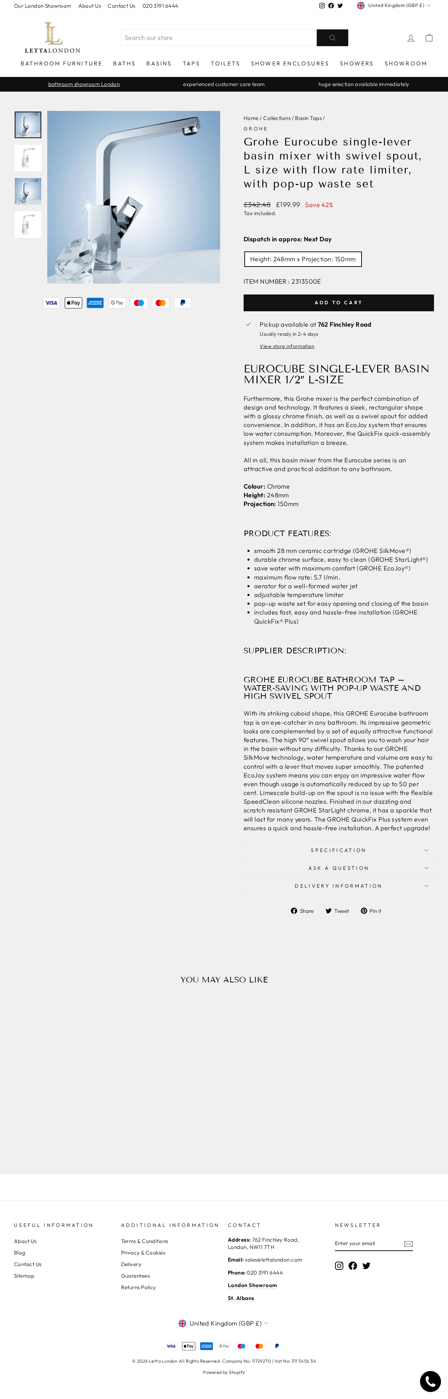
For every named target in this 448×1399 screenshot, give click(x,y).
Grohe (256, 129)
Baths (124, 63)
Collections (276, 118)
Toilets (225, 63)
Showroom (406, 63)
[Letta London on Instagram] (339, 1266)
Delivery (131, 1264)
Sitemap (24, 1275)
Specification (338, 850)
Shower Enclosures (290, 63)
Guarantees (135, 1275)
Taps (192, 63)
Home (251, 118)
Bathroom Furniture (62, 63)
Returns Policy (138, 1287)
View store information (287, 346)
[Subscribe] (408, 1243)
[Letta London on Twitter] (366, 1266)
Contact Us (121, 5)
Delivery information (339, 886)
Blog (20, 1252)
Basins (159, 63)
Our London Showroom (42, 5)
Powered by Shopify (224, 1372)
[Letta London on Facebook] (353, 1266)
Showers (357, 63)
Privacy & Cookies (143, 1252)
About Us (89, 5)
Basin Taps (308, 118)
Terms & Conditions (144, 1241)
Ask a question (338, 868)
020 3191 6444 (160, 5)
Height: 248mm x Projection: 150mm (303, 259)
